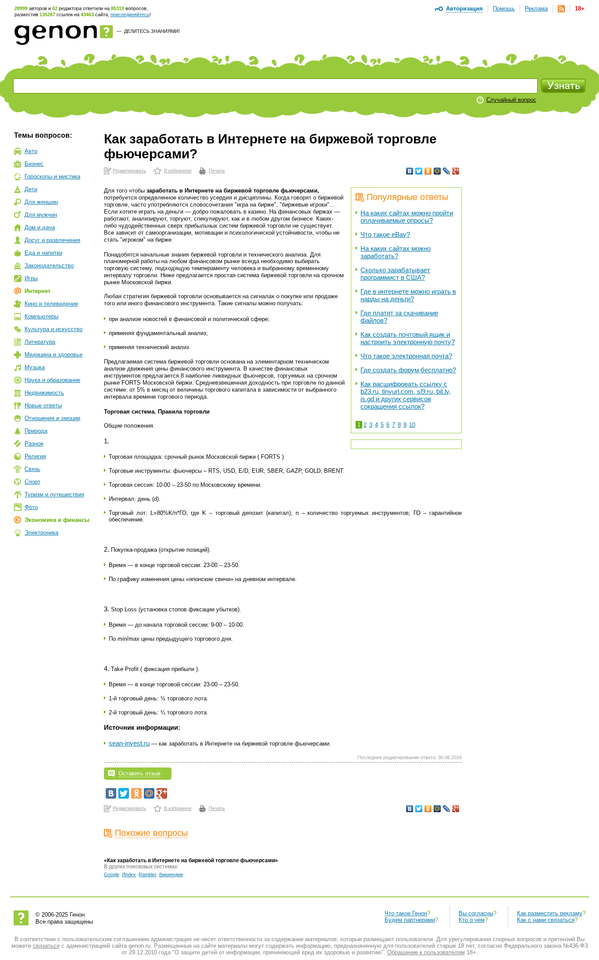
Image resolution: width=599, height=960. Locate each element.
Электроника (41, 532)
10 (412, 424)
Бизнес (34, 164)
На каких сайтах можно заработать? (395, 252)
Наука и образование (52, 380)
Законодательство (49, 265)
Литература (40, 342)
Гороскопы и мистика (52, 176)
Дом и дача (40, 227)
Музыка (35, 367)
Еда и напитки (43, 253)
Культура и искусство (53, 329)
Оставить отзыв (139, 773)
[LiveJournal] (446, 171)
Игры (31, 278)
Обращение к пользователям (426, 952)
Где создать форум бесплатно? (408, 370)
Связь (32, 469)
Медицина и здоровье (53, 354)
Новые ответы (43, 405)
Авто (31, 151)
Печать (217, 170)
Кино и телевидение (51, 303)
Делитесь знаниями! (152, 31)
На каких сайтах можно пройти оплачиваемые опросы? (406, 216)
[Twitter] (419, 171)
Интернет (37, 291)
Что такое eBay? (385, 234)
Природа (36, 431)
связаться (46, 945)
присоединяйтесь (130, 14)
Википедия (171, 874)
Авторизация (464, 8)
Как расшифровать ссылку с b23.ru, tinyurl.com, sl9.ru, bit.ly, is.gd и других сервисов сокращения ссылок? (405, 395)
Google (111, 874)
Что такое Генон (406, 913)
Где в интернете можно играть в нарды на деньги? (408, 295)
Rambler (148, 874)
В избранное (178, 170)
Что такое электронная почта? (406, 356)
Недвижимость (44, 392)
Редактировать (129, 170)
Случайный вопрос (511, 99)
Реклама (536, 8)
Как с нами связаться (545, 920)
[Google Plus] (455, 171)
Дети (31, 189)
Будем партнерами (410, 920)
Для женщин (41, 202)
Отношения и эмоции (52, 418)
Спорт (32, 481)
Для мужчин (41, 214)
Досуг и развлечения (52, 240)
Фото (31, 507)
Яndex (129, 874)
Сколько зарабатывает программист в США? (395, 273)
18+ (580, 8)
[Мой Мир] (437, 171)
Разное (34, 443)
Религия (35, 456)
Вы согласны (476, 913)
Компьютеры (41, 316)
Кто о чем (472, 920)
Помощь (504, 8)
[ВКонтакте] (409, 171)
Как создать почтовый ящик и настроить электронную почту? (407, 338)
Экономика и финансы (57, 520)
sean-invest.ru (129, 743)
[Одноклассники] (428, 171)
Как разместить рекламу (549, 913)
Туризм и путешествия (54, 494)
